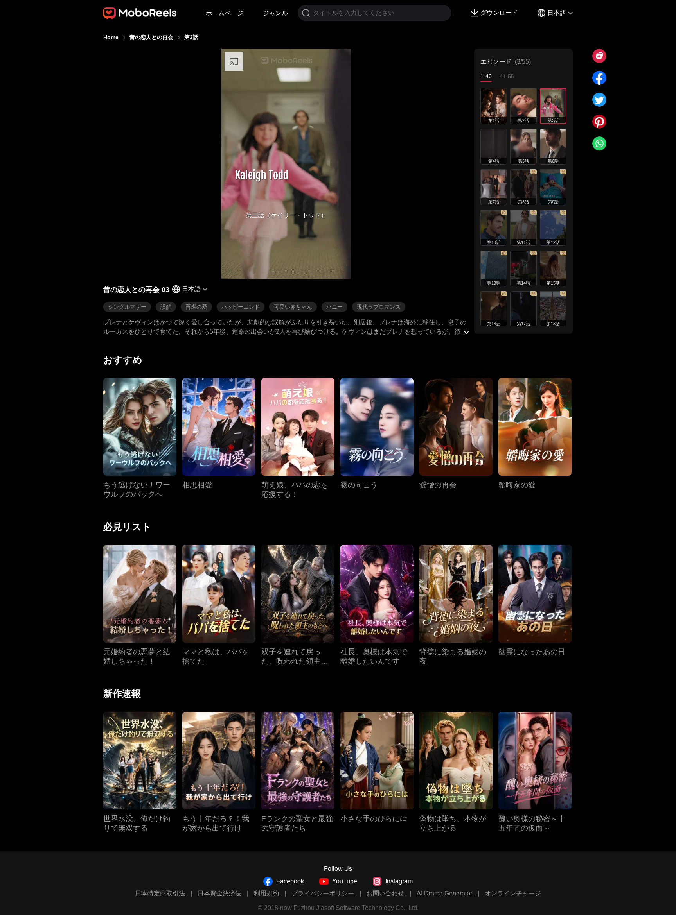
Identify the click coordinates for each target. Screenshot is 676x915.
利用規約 (266, 893)
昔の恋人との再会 (151, 37)
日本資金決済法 (219, 893)
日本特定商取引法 (160, 893)
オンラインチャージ (513, 893)
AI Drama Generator (445, 893)
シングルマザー (127, 307)
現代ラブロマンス (379, 307)
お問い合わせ (386, 893)
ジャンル (275, 13)
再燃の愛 (196, 307)
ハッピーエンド (240, 307)
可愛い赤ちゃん (293, 307)
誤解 (165, 307)
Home (111, 37)
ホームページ (224, 13)
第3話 (191, 37)
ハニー (334, 307)
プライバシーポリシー (322, 893)
